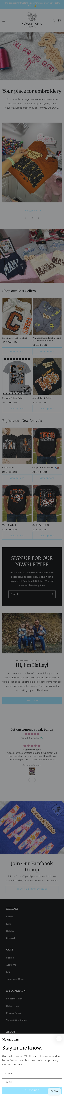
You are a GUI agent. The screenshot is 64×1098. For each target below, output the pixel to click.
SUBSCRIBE (32, 1090)
